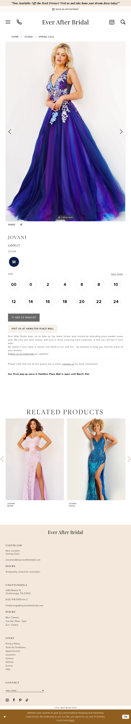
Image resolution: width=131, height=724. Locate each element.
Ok (126, 716)
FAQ (8, 669)
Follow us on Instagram (21, 354)
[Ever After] (65, 22)
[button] (8, 22)
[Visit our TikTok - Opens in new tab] (26, 700)
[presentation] (35, 459)
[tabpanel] (65, 131)
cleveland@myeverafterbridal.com (23, 560)
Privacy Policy (13, 643)
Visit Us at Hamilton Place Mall (33, 328)
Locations (10, 654)
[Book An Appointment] (111, 22)
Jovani (28, 37)
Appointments (13, 651)
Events (9, 665)
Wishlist (9, 662)
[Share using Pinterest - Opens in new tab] (21, 224)
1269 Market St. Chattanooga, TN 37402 (18, 592)
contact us (68, 364)
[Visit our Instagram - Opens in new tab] (7, 700)
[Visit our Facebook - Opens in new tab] (14, 700)
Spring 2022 (46, 37)
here (71, 720)
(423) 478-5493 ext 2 (16, 599)
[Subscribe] (43, 690)
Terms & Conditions (16, 647)
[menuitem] (8, 22)
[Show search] (123, 22)
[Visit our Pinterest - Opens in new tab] (20, 700)
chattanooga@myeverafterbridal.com (24, 605)
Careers (9, 658)
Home (15, 37)
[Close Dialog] (5, 717)
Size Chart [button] (117, 274)
